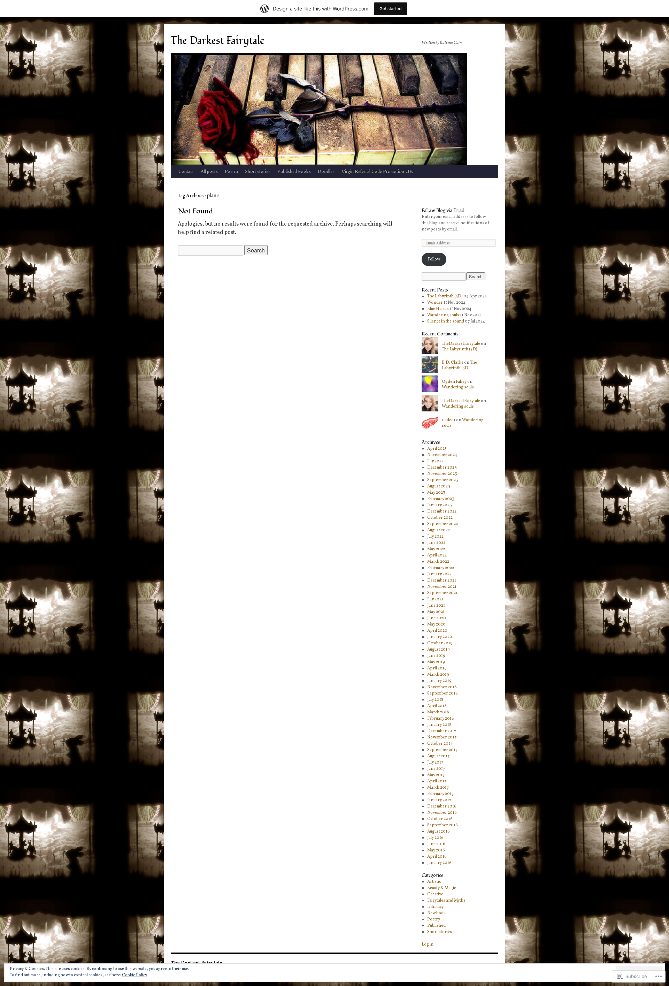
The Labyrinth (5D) (445, 296)
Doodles (326, 171)
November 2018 (442, 687)
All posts (209, 171)
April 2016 (437, 856)
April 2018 (437, 706)
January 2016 (439, 863)
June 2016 (436, 844)
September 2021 (442, 593)
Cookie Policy (134, 975)
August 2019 (438, 649)
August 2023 (438, 486)
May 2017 (436, 775)
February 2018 (440, 718)
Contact (186, 171)
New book (436, 913)
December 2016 (441, 806)
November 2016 (442, 813)
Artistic (434, 882)
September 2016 (442, 825)
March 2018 (438, 712)
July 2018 (435, 700)
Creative (435, 894)
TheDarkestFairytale (461, 344)
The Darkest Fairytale (217, 40)
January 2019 (439, 681)
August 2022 (438, 530)
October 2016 (440, 819)
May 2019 (436, 662)
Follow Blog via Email (443, 210)
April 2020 (437, 631)
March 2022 (438, 561)
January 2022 (439, 574)
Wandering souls (443, 315)
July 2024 (435, 461)
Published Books (294, 171)
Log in (427, 944)
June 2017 (436, 769)
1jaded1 (448, 420)
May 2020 (436, 624)
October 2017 (439, 743)
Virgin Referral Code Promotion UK (377, 171)
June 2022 (436, 543)
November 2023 (442, 474)
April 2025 (437, 449)
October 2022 (440, 518)
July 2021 (435, 599)
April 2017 (436, 781)
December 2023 (442, 467)
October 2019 (440, 643)
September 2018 (442, 693)
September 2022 (442, 524)
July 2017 (435, 762)
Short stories (257, 171)
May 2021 (436, 612)
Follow (434, 259)
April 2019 (437, 668)
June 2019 (436, 656)
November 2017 (441, 737)
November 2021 (441, 587)
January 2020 (439, 637)
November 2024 (442, 455)
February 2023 (440, 499)
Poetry (231, 171)
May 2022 (436, 549)
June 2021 (436, 605)
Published (436, 925)
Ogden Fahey (454, 382)
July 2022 (435, 536)
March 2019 (438, 674)
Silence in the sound (445, 321)
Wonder (435, 302)
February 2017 (440, 794)
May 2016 (436, 850)
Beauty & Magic (441, 888)
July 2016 (435, 838)
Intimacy (435, 907)
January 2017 (439, 800)
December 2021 (441, 580)
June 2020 (436, 618)
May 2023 (436, 492)
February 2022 (440, 568)
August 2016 (438, 831)
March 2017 (438, 787)
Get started (390, 8)
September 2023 (442, 480)
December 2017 (441, 731)
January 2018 (439, 725)
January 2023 (439, 505)
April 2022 (437, 555)
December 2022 (441, 511)
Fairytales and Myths (446, 900)
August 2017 (438, 756)
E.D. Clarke (452, 362)
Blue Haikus (438, 309)
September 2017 (442, 750)
